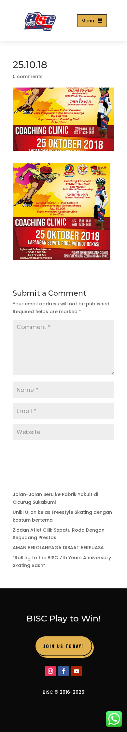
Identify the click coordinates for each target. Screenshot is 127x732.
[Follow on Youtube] (76, 671)
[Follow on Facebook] (63, 671)
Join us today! (63, 646)
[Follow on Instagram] (50, 671)
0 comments (28, 76)
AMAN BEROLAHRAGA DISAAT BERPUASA (58, 547)
